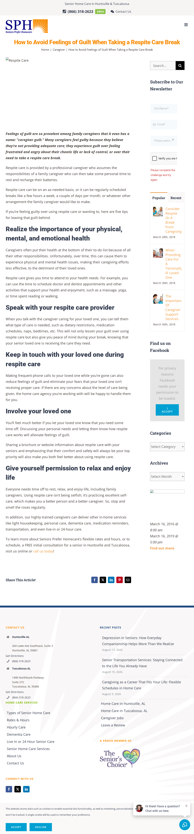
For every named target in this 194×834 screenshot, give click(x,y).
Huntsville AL (21, 637)
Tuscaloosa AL (21, 668)
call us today (43, 551)
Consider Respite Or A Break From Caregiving (173, 250)
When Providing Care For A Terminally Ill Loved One (173, 294)
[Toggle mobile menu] (186, 25)
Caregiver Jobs (112, 718)
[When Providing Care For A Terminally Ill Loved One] (158, 281)
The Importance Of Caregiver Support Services (173, 337)
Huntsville (102, 4)
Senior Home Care (78, 4)
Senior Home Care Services (28, 748)
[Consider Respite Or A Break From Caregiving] (158, 239)
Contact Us (15, 763)
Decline (40, 827)
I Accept (167, 440)
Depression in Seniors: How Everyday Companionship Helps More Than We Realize (138, 640)
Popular (158, 228)
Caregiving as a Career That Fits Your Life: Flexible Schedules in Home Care (141, 685)
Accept (16, 827)
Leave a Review (113, 725)
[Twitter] (17, 789)
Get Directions (15, 656)
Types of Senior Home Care (28, 713)
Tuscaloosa (121, 4)
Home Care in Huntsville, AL (123, 703)
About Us (14, 756)
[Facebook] (9, 789)
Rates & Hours (18, 720)
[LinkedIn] (26, 789)
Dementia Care (19, 734)
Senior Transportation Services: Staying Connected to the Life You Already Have (142, 663)
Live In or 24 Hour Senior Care (30, 741)
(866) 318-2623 (21, 661)
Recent (176, 228)
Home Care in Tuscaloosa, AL (124, 710)
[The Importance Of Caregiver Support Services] (158, 327)
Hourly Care (16, 727)
